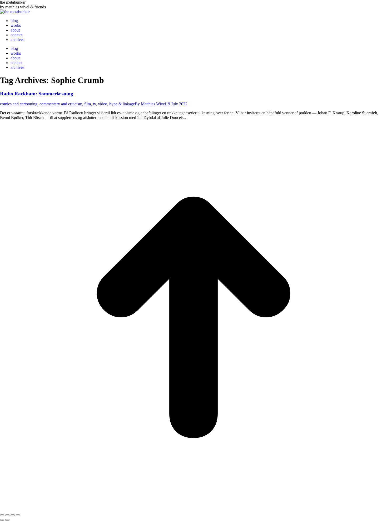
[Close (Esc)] (2, 515)
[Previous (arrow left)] (2, 520)
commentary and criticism (60, 104)
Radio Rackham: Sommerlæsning (36, 93)
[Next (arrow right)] (7, 520)
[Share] (7, 515)
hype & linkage (122, 104)
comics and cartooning (18, 104)
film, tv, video (95, 104)
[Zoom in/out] (18, 515)
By (150, 104)
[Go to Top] (193, 509)
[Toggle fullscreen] (13, 515)
